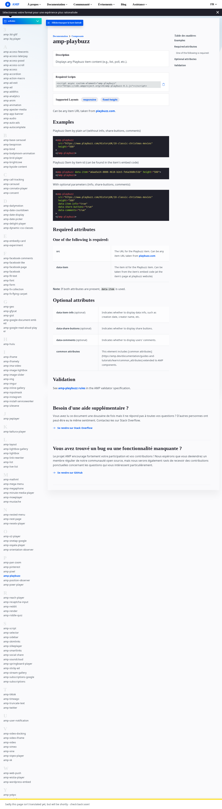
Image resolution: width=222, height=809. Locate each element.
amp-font (8, 280)
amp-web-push (12, 773)
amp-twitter (10, 707)
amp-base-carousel (14, 140)
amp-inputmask (12, 392)
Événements (105, 4)
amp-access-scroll (13, 65)
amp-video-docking (14, 733)
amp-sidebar (10, 637)
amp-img (8, 379)
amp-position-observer (16, 580)
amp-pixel (9, 571)
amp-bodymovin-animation (19, 153)
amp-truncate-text (14, 703)
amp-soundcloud (13, 659)
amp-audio (9, 118)
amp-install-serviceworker (18, 401)
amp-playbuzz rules (71, 388)
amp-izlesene (11, 405)
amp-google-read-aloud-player (20, 329)
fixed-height (110, 99)
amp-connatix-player (15, 188)
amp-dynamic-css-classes (18, 228)
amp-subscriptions (14, 681)
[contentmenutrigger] (195, 36)
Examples (179, 40)
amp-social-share (13, 654)
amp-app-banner (13, 113)
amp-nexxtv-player (14, 523)
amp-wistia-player (13, 777)
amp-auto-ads (11, 122)
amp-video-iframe (13, 737)
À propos (33, 4)
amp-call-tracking (13, 179)
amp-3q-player (12, 38)
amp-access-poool (13, 60)
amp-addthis (10, 91)
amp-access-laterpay (15, 56)
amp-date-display (13, 214)
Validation (180, 65)
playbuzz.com (105, 111)
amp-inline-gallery (14, 388)
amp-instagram (12, 396)
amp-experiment (13, 245)
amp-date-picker (13, 219)
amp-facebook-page (15, 267)
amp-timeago (11, 698)
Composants (78, 36)
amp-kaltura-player (14, 431)
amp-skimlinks (11, 641)
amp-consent (11, 192)
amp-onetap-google (15, 540)
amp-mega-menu (13, 483)
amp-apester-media (15, 109)
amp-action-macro (14, 78)
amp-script (9, 628)
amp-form (9, 284)
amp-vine (8, 751)
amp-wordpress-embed (17, 781)
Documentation (56, 4)
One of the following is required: (192, 52)
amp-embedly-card (14, 240)
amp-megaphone (13, 488)
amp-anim (9, 100)
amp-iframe (10, 356)
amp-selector (11, 632)
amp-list (8, 462)
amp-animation (12, 105)
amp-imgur (10, 383)
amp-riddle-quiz (12, 615)
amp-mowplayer (12, 497)
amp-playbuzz (11, 575)
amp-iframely (11, 361)
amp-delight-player (14, 223)
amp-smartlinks (12, 650)
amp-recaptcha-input (15, 602)
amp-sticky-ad (11, 668)
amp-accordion (12, 73)
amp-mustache (12, 501)
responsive (89, 99)
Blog (123, 4)
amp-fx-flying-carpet (15, 293)
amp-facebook (11, 271)
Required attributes (185, 46)
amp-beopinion (12, 144)
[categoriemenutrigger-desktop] (64, 23)
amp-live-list (10, 466)
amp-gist (8, 315)
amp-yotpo (9, 794)
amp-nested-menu (14, 514)
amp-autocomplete (14, 127)
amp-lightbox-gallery (15, 448)
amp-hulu (9, 343)
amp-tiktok (9, 694)
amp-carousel (11, 183)
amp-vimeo (9, 746)
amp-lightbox (11, 453)
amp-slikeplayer (12, 645)
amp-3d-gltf (10, 34)
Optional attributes (185, 59)
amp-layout (10, 444)
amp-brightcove (12, 162)
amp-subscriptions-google (18, 677)
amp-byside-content (15, 166)
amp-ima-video (12, 365)
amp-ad (7, 87)
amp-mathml (11, 479)
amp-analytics (11, 96)
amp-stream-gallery (15, 672)
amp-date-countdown (16, 210)
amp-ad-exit (10, 82)
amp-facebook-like (14, 262)
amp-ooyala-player (14, 545)
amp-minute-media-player (18, 492)
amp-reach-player (13, 597)
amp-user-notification (16, 720)
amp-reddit (10, 606)
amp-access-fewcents (15, 51)
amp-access (10, 69)
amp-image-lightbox (15, 370)
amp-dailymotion (13, 205)
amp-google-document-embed (19, 321)
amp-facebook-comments (18, 258)
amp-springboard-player (17, 663)
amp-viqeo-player (13, 755)
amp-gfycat (10, 311)
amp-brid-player (13, 157)
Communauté (82, 4)
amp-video (9, 742)
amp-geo (8, 306)
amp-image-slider (13, 374)
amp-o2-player (11, 536)
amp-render (10, 610)
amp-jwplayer (11, 418)
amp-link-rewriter (13, 457)
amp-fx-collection (13, 289)
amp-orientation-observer (18, 549)
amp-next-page (12, 519)
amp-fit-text (10, 276)
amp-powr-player (13, 584)
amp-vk (7, 760)
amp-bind (9, 148)
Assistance (139, 4)
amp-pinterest (11, 567)
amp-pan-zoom (12, 562)
